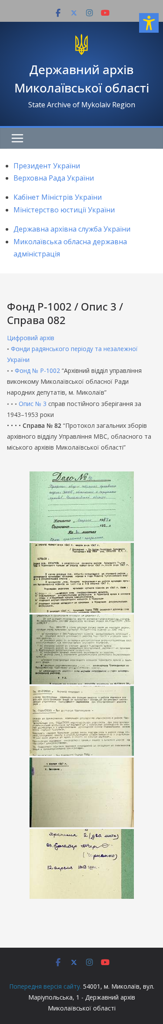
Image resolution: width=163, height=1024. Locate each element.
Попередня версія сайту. (45, 986)
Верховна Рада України (53, 178)
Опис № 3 (33, 403)
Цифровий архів (30, 338)
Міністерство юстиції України (64, 210)
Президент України (46, 166)
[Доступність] (149, 23)
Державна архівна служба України (71, 229)
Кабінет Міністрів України (57, 197)
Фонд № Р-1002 (37, 370)
